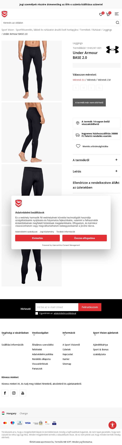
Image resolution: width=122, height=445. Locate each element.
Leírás (77, 171)
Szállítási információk (13, 344)
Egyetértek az (58, 313)
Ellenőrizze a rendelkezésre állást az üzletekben (96, 185)
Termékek (85, 29)
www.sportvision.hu (45, 442)
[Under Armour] (112, 49)
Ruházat (96, 29)
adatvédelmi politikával (65, 313)
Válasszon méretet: (85, 74)
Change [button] (24, 413)
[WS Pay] (37, 422)
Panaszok (37, 368)
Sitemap (67, 363)
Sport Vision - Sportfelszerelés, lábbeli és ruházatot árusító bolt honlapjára (40, 29)
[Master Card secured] (47, 422)
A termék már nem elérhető (89, 102)
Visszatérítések (40, 363)
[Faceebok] (5, 393)
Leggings (107, 29)
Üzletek (67, 349)
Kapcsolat (68, 354)
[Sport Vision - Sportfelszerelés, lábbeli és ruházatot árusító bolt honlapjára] (4, 14)
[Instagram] (14, 393)
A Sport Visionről (71, 344)
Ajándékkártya (100, 344)
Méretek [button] (91, 80)
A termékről (81, 160)
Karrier (66, 359)
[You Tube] (23, 393)
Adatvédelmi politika (42, 354)
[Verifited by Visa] (54, 422)
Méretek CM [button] (104, 80)
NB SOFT (67, 442)
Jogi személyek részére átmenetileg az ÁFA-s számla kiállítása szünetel (61, 4)
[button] (61, 23)
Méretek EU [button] (79, 80)
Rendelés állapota (41, 359)
